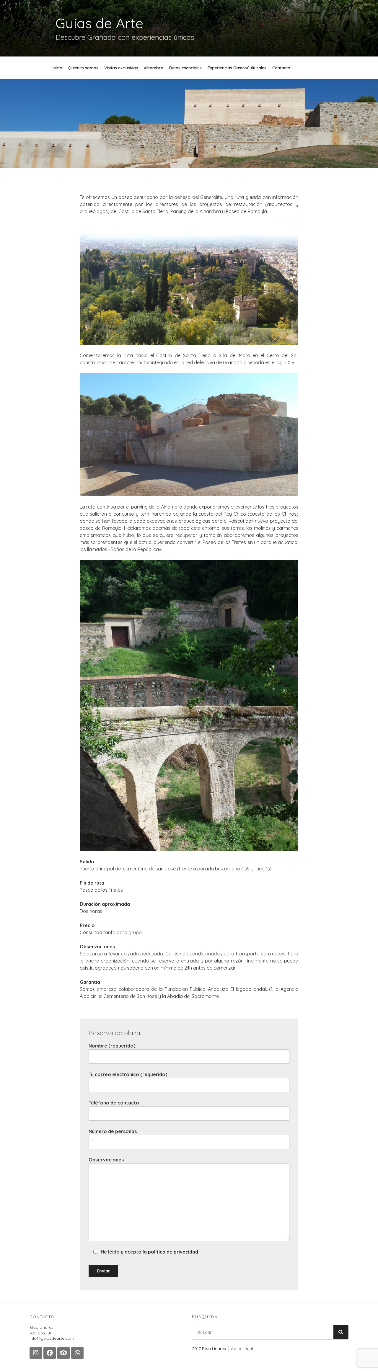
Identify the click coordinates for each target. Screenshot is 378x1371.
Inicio (57, 68)
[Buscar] (340, 1332)
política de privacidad (173, 1252)
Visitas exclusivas (121, 68)
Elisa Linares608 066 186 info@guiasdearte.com (52, 1333)
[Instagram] (36, 1353)
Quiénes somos (83, 68)
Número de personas (113, 1131)
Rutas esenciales (185, 68)
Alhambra (153, 68)
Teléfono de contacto (114, 1103)
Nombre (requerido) (112, 1046)
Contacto (281, 68)
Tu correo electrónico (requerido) (128, 1074)
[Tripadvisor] (63, 1353)
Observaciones (106, 1160)
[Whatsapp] (77, 1353)
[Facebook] (49, 1353)
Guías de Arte (99, 23)
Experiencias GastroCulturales (237, 68)
